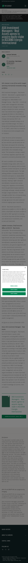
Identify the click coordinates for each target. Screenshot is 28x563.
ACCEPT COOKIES (14, 293)
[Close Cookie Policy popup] (25, 267)
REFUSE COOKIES (14, 289)
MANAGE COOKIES (14, 285)
